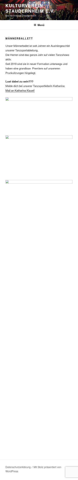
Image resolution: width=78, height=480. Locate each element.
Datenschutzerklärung (18, 467)
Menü (41, 25)
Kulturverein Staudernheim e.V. (30, 8)
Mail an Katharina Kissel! (20, 90)
